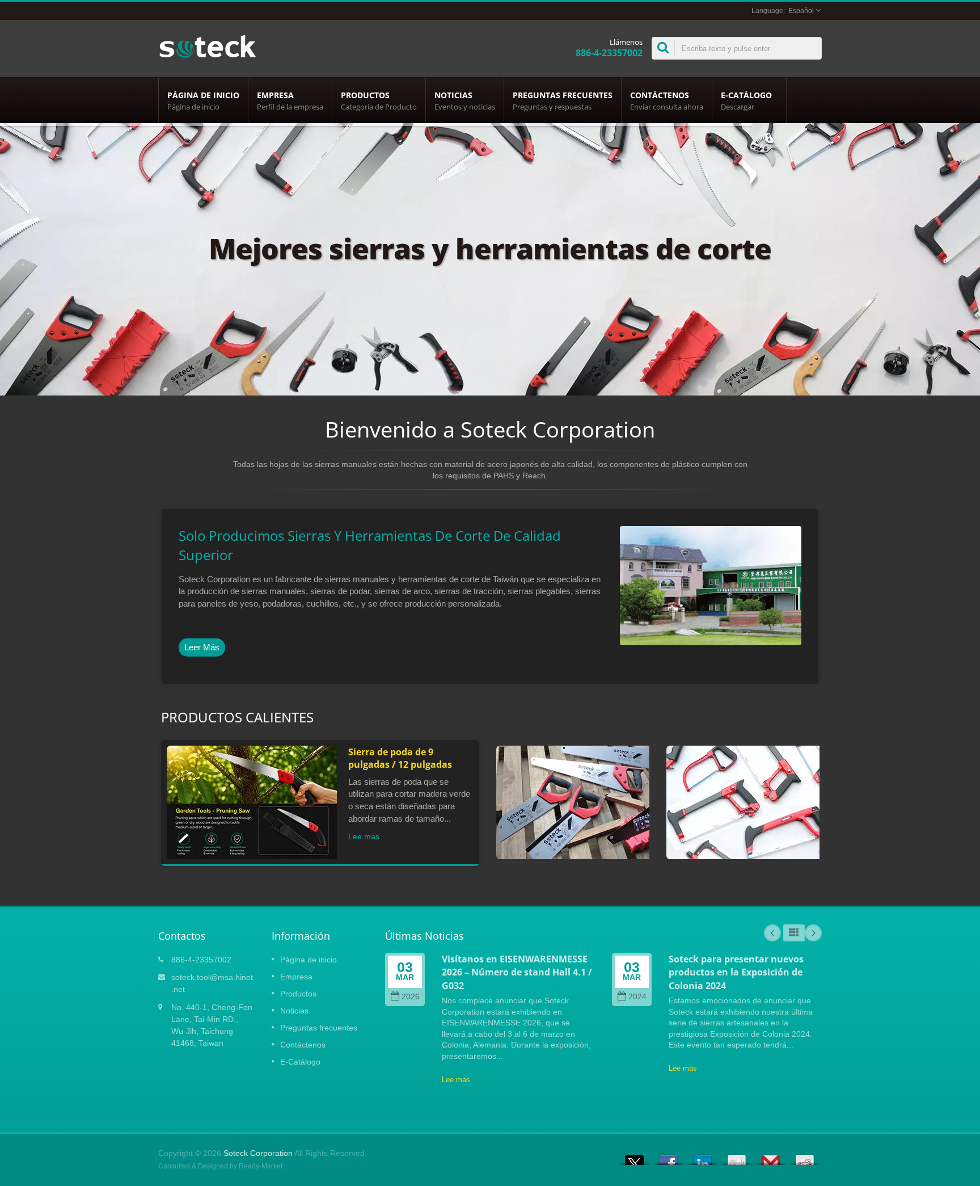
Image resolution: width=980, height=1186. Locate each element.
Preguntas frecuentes (562, 101)
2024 (637, 996)
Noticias (464, 101)
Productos (379, 101)
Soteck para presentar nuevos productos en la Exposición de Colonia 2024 (736, 972)
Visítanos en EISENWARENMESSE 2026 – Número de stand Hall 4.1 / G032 (517, 972)
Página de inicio (203, 101)
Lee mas (363, 836)
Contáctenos (666, 101)
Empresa (290, 101)
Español (801, 11)
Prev (772, 932)
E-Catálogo (746, 101)
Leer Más (201, 647)
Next (813, 932)
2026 (411, 996)
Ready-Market (260, 1166)
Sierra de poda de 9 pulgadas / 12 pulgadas (400, 758)
